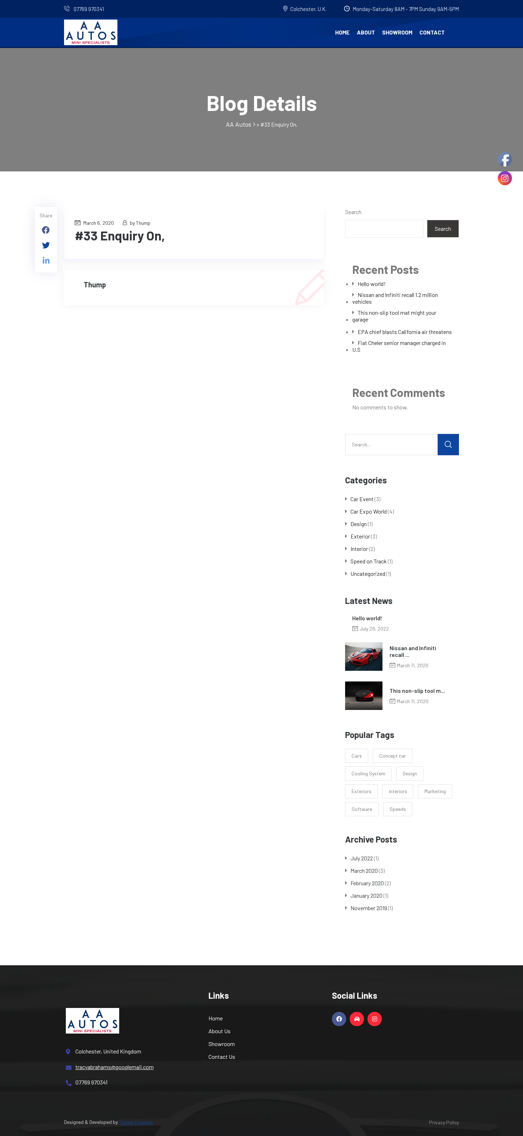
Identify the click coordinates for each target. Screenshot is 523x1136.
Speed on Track (368, 561)
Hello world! (372, 283)
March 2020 (364, 870)
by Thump (140, 223)
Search (353, 211)
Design (358, 523)
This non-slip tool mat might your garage (394, 316)
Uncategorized (367, 573)
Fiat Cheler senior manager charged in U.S (399, 346)
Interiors (398, 791)
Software (362, 809)
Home (342, 32)
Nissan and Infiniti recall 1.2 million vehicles (395, 298)
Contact (432, 32)
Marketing (435, 791)
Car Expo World (368, 511)
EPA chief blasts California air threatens (405, 331)
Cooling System (368, 773)
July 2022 (361, 858)
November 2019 (368, 907)
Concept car (392, 756)
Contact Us (221, 1056)
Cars (357, 756)
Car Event (362, 498)
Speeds (398, 809)
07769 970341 (88, 9)
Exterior (360, 536)
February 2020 (367, 883)
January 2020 (366, 895)
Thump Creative (136, 1122)
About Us (219, 1031)
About (366, 32)
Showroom (397, 32)
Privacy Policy (444, 1122)
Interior (359, 548)
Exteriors (361, 791)
